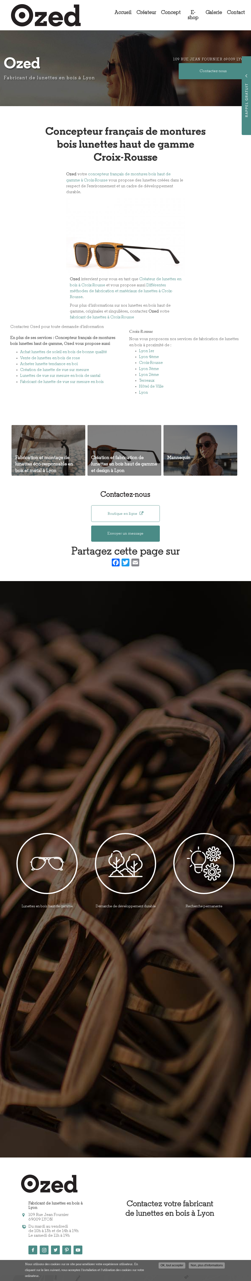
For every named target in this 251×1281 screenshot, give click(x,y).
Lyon (143, 393)
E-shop (193, 15)
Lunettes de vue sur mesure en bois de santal (60, 376)
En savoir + (48, 450)
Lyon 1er (146, 351)
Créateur (146, 12)
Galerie (214, 12)
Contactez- (213, 71)
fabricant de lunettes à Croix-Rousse (102, 317)
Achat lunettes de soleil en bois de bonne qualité (63, 352)
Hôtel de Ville (151, 386)
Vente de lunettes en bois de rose (50, 358)
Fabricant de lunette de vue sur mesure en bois (62, 382)
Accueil (123, 12)
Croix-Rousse (151, 363)
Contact (236, 12)
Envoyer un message (125, 534)
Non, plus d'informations (207, 1265)
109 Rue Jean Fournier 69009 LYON (210, 59)
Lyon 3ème (149, 369)
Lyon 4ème (149, 357)
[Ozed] (42, 15)
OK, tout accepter (172, 1265)
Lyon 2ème (149, 375)
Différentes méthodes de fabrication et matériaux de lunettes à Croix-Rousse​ (121, 291)
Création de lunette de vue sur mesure (54, 370)
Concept (171, 12)
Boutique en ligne (123, 514)
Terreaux (146, 381)
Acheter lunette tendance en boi (49, 364)
